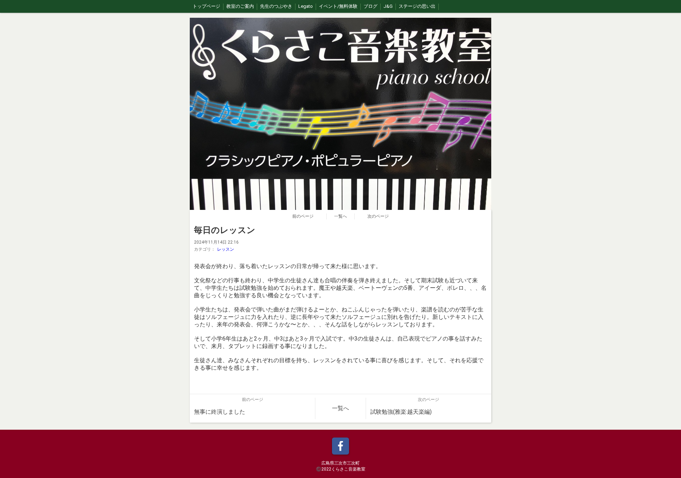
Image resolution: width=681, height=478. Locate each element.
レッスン (225, 249)
